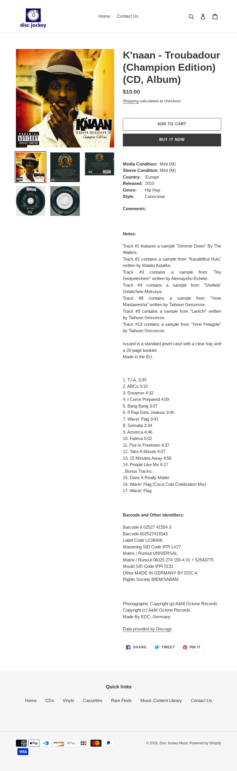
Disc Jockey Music (174, 743)
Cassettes (92, 700)
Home (31, 700)
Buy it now (172, 139)
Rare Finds (121, 700)
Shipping (131, 101)
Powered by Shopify (205, 743)
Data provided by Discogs (147, 628)
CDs (49, 700)
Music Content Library (161, 700)
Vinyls (68, 700)
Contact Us (201, 700)
